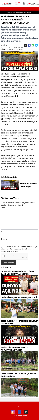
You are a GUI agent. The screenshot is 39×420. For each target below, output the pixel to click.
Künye (19, 406)
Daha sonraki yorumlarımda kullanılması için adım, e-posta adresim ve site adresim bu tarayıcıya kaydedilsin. (19, 248)
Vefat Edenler (28, 12)
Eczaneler (19, 12)
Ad (2, 231)
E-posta (4, 239)
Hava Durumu (11, 12)
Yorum (4, 207)
